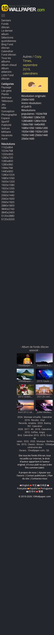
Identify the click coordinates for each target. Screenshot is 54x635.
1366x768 (7, 167)
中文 (34, 485)
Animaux (6, 97)
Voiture (5, 128)
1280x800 (7, 161)
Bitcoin (40, 444)
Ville (3, 107)
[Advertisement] (35, 244)
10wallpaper (24, 7)
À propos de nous (28, 472)
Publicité (6, 125)
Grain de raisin (34, 438)
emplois (32, 423)
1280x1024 (7, 174)
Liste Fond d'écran (7, 76)
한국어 (32, 491)
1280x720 (7, 157)
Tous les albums (6, 59)
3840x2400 (8, 212)
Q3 (47, 450)
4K (32, 429)
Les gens (6, 90)
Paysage (6, 87)
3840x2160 (7, 209)
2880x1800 (8, 205)
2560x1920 (7, 202)
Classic (31, 444)
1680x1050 (8, 178)
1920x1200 (8, 188)
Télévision (7, 101)
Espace (5, 118)
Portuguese (46, 488)
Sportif (5, 121)
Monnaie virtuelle (32, 417)
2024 (19, 417)
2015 (23, 444)
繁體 (41, 491)
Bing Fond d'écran (7, 46)
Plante (5, 94)
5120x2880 (7, 215)
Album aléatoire (6, 70)
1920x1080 (8, 185)
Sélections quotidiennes (8, 39)
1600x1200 (8, 181)
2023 (40, 423)
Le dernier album (7, 32)
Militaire (6, 131)
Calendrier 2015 (31, 435)
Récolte (35, 420)
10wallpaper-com (36, 450)
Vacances (6, 135)
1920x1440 (7, 191)
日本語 (43, 485)
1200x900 (7, 154)
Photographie (9, 114)
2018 (37, 429)
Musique (41, 441)
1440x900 (7, 171)
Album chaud (9, 65)
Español (34, 488)
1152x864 (7, 147)
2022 (26, 441)
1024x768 (7, 150)
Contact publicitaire (36, 475)
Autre (4, 138)
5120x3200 (8, 219)
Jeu (3, 104)
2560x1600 (8, 198)
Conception (7, 111)
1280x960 (7, 164)
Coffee (34, 432)
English (25, 485)
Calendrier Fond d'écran (8, 52)
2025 (32, 441)
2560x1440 (7, 195)
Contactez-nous (39, 478)
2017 (26, 429)
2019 (42, 435)
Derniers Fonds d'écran (6, 24)
